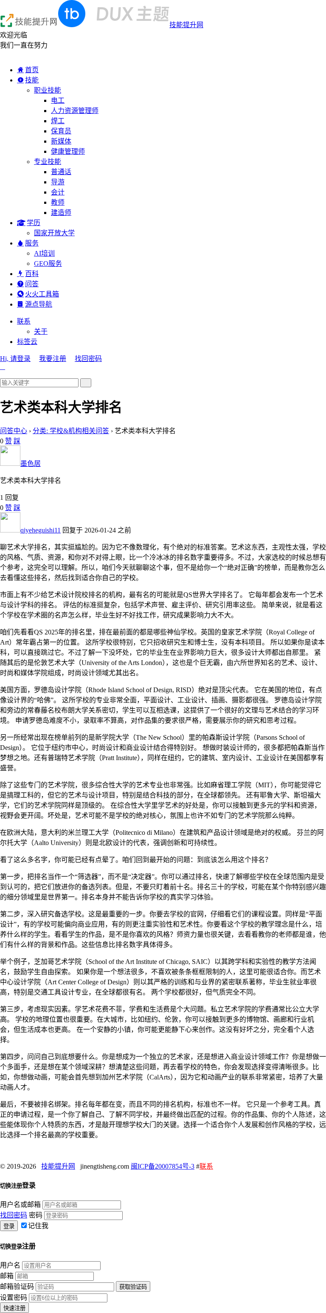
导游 (58, 182)
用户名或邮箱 (20, 1204)
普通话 (61, 171)
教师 (58, 202)
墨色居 (30, 463)
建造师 (61, 212)
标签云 (27, 341)
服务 (32, 243)
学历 (33, 222)
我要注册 (52, 358)
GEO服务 (48, 263)
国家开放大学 (54, 233)
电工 (58, 100)
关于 (41, 331)
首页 (32, 69)
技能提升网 (186, 24)
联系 (24, 321)
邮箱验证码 (17, 1286)
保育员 (61, 131)
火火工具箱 (42, 294)
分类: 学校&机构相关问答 (71, 430)
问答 (32, 283)
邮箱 (7, 1275)
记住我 (38, 1225)
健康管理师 (68, 151)
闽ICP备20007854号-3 (162, 1166)
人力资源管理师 (74, 110)
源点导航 (38, 304)
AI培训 (44, 253)
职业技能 (47, 90)
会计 (58, 192)
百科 (32, 273)
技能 (32, 80)
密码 (35, 1215)
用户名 (10, 1265)
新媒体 (61, 141)
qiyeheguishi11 (40, 530)
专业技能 (47, 161)
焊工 (58, 120)
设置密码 (13, 1297)
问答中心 (13, 430)
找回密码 (88, 358)
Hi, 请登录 (15, 358)
